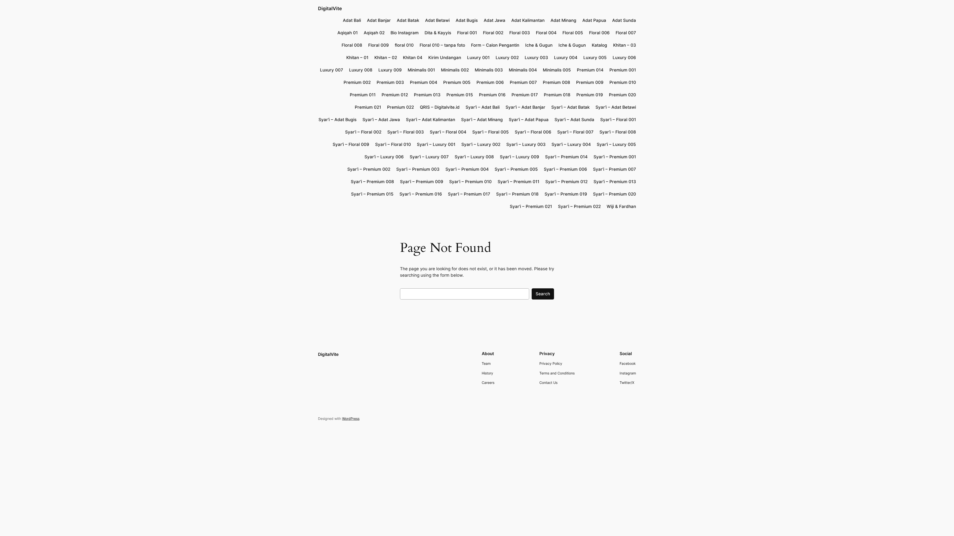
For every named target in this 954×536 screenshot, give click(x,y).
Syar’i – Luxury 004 (571, 144)
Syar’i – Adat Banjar (525, 107)
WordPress (350, 418)
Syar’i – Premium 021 (531, 206)
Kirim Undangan (444, 57)
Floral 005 (572, 32)
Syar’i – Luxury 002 (480, 144)
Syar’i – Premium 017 (469, 194)
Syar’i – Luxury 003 (526, 144)
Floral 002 (493, 32)
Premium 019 (589, 94)
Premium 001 (622, 69)
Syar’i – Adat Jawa (381, 119)
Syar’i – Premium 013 (615, 181)
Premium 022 (400, 107)
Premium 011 (363, 94)
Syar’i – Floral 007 (575, 132)
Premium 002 (357, 82)
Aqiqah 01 (347, 32)
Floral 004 (546, 32)
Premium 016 (492, 94)
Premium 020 (622, 94)
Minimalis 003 (489, 69)
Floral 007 (626, 32)
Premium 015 (459, 94)
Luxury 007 (331, 69)
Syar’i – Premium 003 (417, 169)
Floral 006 (599, 32)
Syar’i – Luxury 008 (474, 156)
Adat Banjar (379, 20)
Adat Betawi (437, 20)
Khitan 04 (412, 57)
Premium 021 (368, 107)
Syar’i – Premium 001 (615, 156)
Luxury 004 (565, 57)
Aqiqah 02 (374, 32)
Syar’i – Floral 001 (618, 119)
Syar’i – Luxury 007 (429, 156)
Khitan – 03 (624, 45)
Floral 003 (519, 32)
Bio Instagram (405, 32)
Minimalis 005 (557, 69)
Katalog (599, 45)
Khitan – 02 (385, 57)
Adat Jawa (494, 20)
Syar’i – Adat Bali (483, 107)
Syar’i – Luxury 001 (436, 144)
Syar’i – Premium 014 (566, 156)
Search (543, 293)
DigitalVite (330, 8)
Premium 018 (557, 94)
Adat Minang (563, 20)
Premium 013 (427, 94)
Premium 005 (457, 82)
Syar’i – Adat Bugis (337, 119)
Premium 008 (556, 82)
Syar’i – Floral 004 (448, 132)
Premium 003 (390, 82)
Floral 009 (378, 45)
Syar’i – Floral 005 (490, 132)
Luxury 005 (595, 57)
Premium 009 (589, 82)
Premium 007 (523, 82)
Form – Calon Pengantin (495, 45)
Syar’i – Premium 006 (565, 169)
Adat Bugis (467, 20)
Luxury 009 (390, 69)
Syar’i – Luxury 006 (384, 156)
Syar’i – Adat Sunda (574, 119)
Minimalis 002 (455, 69)
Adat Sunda (624, 20)
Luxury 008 (360, 69)
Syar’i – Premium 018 (517, 194)
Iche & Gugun (539, 45)
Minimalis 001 (421, 69)
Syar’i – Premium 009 (421, 181)
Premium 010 (622, 82)
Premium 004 (423, 82)
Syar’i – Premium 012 (566, 181)
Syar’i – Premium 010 (470, 181)
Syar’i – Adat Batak (570, 107)
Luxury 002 (507, 57)
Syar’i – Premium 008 (372, 181)
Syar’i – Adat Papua (529, 119)
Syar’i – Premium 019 (566, 194)
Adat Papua (594, 20)
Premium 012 (395, 94)
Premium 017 (525, 94)
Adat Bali (352, 20)
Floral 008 (352, 45)
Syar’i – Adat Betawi (616, 107)
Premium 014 (590, 69)
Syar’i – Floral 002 (363, 132)
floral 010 (404, 45)
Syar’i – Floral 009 (351, 144)
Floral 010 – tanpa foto (442, 45)
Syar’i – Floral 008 (617, 132)
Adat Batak (408, 20)
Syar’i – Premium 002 (368, 169)
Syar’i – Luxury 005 (616, 144)
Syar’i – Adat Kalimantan (430, 119)
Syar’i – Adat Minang (482, 119)
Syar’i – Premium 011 (518, 181)
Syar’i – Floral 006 (533, 132)
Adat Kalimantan (528, 20)
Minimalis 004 (523, 69)
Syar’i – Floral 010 (393, 144)
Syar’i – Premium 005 (516, 169)
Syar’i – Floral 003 (405, 132)
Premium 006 (490, 82)
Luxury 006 (624, 57)
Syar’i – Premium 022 (579, 206)
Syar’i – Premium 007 (614, 169)
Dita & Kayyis (438, 32)
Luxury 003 (536, 57)
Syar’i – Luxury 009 (519, 156)
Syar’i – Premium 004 (467, 169)
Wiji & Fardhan (621, 206)
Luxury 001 (478, 57)
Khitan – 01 (357, 57)
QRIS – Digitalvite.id (440, 107)
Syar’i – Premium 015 (372, 194)
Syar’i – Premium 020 (614, 194)
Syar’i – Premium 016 (420, 194)
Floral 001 (467, 32)
